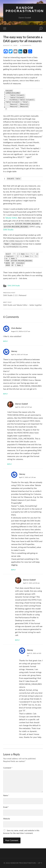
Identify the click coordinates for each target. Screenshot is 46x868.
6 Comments (25, 45)
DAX (9, 285)
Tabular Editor (11, 218)
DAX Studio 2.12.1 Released (14, 294)
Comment (7, 768)
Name (6, 795)
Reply (5, 341)
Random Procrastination (25, 9)
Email (6, 807)
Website (6, 819)
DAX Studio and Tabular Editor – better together (22, 304)
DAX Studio (8, 230)
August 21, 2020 (10, 45)
